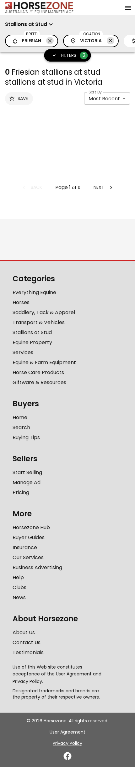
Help (18, 577)
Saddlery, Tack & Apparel (44, 312)
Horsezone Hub (31, 527)
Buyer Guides (29, 537)
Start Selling (27, 472)
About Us (24, 632)
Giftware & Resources (39, 382)
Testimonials (28, 652)
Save (23, 98)
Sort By (95, 92)
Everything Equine (34, 292)
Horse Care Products (38, 372)
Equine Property (32, 342)
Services (23, 352)
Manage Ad (26, 482)
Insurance (25, 547)
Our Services (28, 557)
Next (99, 187)
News (19, 597)
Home (20, 417)
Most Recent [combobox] (104, 98)
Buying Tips (26, 437)
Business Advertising (37, 567)
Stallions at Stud (32, 332)
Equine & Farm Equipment (44, 362)
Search (21, 427)
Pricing (21, 492)
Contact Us (26, 642)
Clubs (19, 587)
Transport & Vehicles (39, 322)
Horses (21, 302)
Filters (73, 55)
